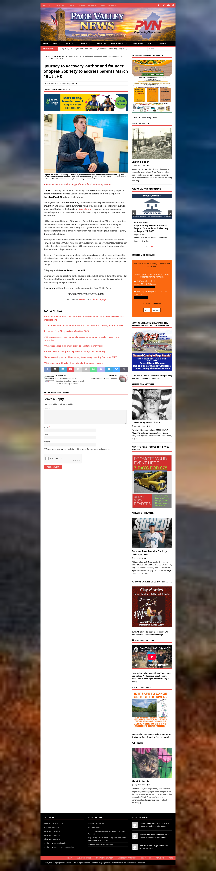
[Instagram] (173, 5)
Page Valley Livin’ (144, 643)
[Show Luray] (147, 249)
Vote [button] (147, 313)
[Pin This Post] (70, 369)
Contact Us (59, 5)
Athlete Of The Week (143, 515)
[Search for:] (159, 48)
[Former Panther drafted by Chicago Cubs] (152, 536)
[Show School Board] (152, 249)
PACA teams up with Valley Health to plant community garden (74, 363)
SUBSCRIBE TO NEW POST (87, 5)
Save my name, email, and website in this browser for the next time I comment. (78, 449)
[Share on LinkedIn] (63, 369)
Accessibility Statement (127, 861)
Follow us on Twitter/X (52, 834)
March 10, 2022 (52, 83)
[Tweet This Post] (55, 369)
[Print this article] (86, 369)
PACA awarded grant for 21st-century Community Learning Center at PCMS (80, 357)
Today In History (141, 123)
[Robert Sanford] (135, 829)
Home (45, 43)
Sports (69, 43)
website (82, 299)
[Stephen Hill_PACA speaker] (86, 171)
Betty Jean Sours (94, 830)
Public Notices (118, 43)
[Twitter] (163, 5)
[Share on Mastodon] (101, 369)
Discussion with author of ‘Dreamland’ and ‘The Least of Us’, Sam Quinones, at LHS (83, 325)
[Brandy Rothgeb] (135, 840)
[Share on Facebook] (47, 369)
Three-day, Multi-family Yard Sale (100, 847)
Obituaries (101, 43)
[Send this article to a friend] (78, 369)
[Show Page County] (154, 249)
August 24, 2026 (139, 429)
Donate (71, 5)
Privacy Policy (145, 861)
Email (46, 434)
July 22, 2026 (138, 561)
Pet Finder (137, 745)
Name (46, 427)
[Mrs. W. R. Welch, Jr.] (135, 852)
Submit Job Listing (107, 5)
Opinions (84, 43)
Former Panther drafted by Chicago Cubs (149, 555)
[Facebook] (158, 5)
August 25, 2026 (139, 165)
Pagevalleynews (68, 83)
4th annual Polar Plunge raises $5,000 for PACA (66, 331)
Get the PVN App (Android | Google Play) (59, 850)
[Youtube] (168, 5)
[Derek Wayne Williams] (152, 407)
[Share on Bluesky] (116, 369)
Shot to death (141, 161)
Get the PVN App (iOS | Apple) (55, 846)
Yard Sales (138, 43)
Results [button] (156, 313)
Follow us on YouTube (52, 838)
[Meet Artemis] (152, 766)
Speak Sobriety (86, 209)
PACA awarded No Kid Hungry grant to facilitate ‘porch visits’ (73, 345)
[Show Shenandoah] (149, 249)
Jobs (150, 43)
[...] (139, 180)
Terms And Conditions (164, 861)
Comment (48, 408)
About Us (46, 5)
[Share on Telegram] (109, 369)
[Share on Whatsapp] (93, 369)
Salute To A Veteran (143, 387)
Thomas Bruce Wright (96, 826)
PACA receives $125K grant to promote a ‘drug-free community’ (75, 351)
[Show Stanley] (156, 249)
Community (163, 43)
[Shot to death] (152, 143)
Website (47, 442)
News (55, 43)
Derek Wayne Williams (146, 425)
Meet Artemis (140, 784)
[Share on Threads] (124, 369)
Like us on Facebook (51, 830)
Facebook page (99, 299)
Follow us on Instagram (52, 842)
